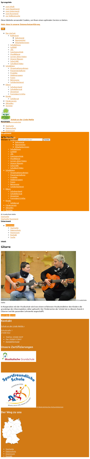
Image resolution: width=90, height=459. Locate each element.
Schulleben (10, 66)
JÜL (11, 49)
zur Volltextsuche (13, 16)
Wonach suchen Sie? (9, 139)
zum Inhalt (10, 6)
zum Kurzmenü (12, 13)
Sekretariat (19, 38)
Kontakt (13, 235)
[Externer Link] (18, 361)
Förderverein (11, 101)
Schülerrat (14, 98)
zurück (12, 315)
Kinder (8, 96)
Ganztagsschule (16, 52)
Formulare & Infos (17, 94)
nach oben (5, 315)
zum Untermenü (12, 11)
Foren (12, 77)
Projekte (13, 73)
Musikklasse (15, 54)
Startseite (10, 126)
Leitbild (13, 47)
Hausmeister (20, 40)
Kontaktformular (12, 341)
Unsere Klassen (16, 59)
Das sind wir (11, 33)
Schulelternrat (16, 89)
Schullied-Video (16, 63)
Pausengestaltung (17, 70)
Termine (9, 105)
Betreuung (14, 80)
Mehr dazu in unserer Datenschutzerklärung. (20, 24)
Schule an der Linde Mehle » (12, 326)
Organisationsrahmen (19, 68)
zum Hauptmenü (13, 9)
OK (3, 29)
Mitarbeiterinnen (22, 42)
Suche (12, 237)
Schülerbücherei (17, 82)
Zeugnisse (14, 91)
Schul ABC (14, 61)
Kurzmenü (14, 219)
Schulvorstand (16, 87)
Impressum (10, 130)
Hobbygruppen (16, 75)
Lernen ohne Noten (18, 56)
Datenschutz (11, 128)
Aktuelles (9, 103)
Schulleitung (15, 45)
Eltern (8, 84)
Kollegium (14, 35)
